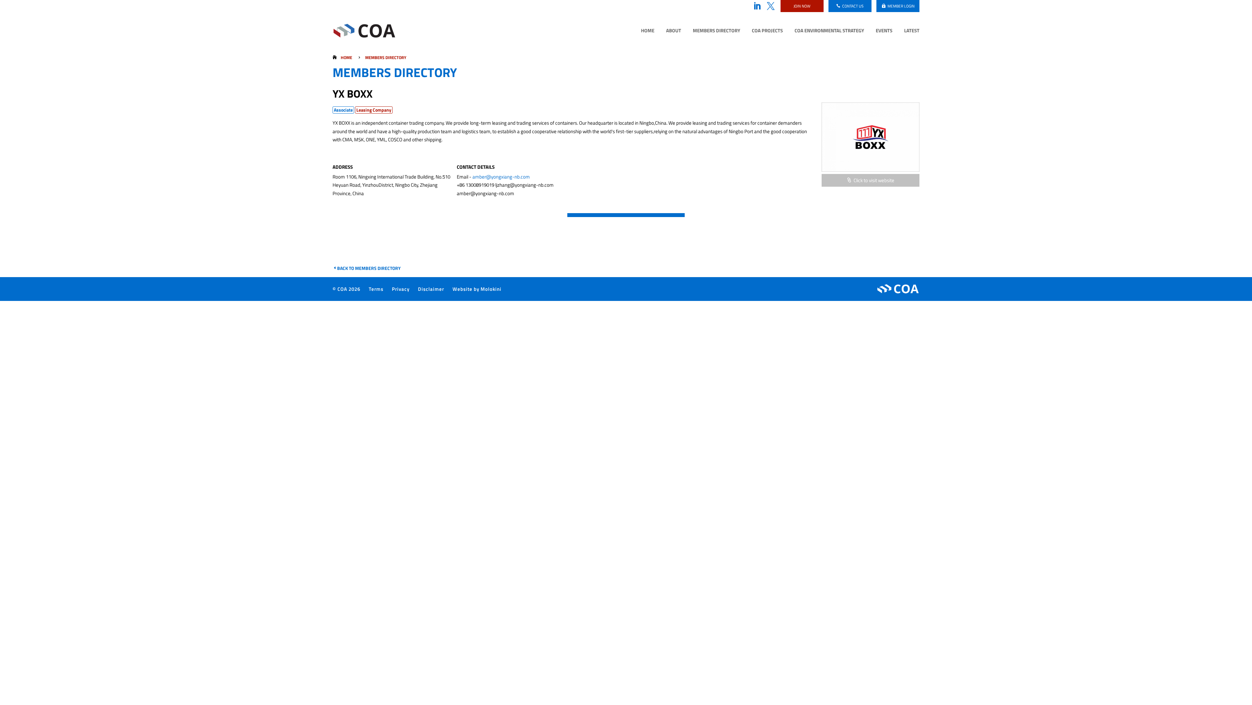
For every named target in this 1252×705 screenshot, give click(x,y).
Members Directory (716, 31)
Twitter (771, 6)
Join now (802, 6)
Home (647, 31)
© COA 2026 (346, 289)
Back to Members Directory (369, 268)
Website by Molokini (477, 289)
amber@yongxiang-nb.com (501, 176)
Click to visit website (874, 180)
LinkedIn (757, 6)
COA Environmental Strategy (829, 31)
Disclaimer (431, 289)
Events (884, 31)
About (673, 31)
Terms (376, 289)
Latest (911, 31)
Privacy (401, 289)
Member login (901, 6)
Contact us (853, 6)
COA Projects (767, 31)
